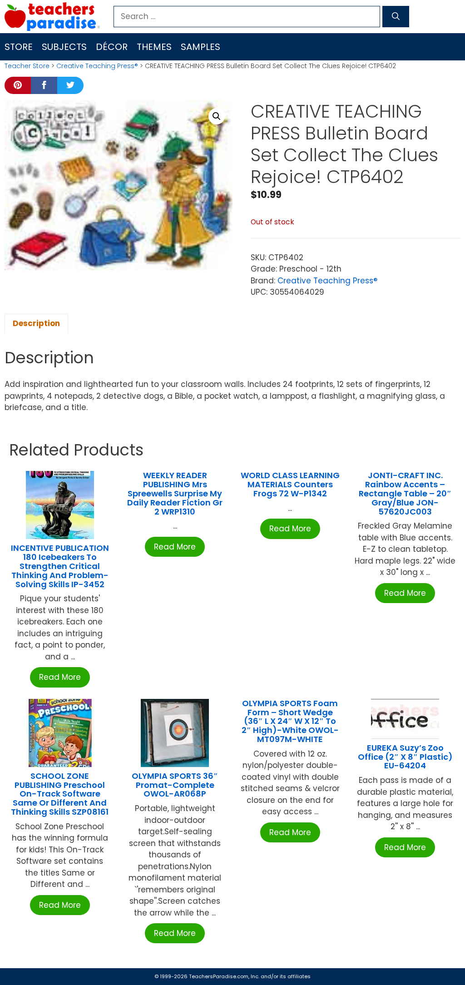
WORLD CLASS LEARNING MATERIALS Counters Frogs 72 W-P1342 (290, 484)
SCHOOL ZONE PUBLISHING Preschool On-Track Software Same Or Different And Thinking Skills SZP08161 (60, 793)
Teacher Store (27, 65)
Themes (154, 46)
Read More (60, 677)
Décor (112, 46)
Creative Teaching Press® (97, 65)
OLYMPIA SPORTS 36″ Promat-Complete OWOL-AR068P (175, 785)
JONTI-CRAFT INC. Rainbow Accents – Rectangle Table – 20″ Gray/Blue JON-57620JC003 (405, 493)
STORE (19, 46)
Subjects (64, 46)
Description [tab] (36, 323)
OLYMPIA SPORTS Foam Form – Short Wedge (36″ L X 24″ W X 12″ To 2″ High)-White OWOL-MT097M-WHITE (290, 721)
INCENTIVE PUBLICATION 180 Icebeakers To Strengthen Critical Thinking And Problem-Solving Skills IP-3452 (60, 565)
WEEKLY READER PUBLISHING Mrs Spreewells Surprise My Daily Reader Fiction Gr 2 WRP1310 (175, 493)
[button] (216, 116)
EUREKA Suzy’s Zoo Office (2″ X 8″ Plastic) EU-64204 (405, 757)
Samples (200, 46)
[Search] (395, 17)
